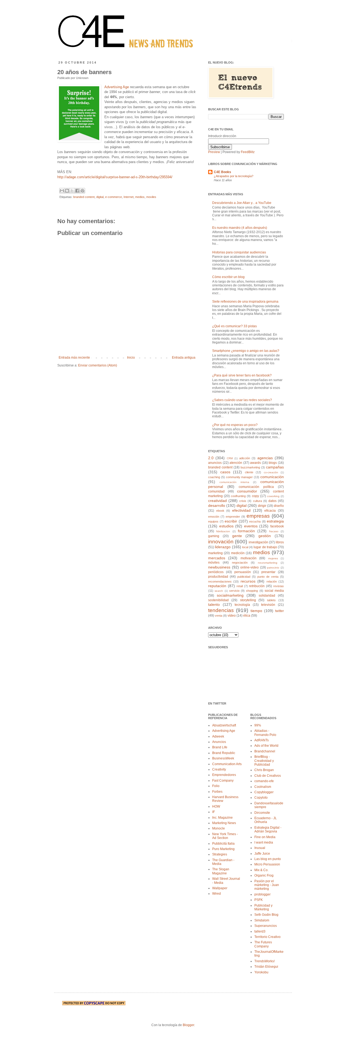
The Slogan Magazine (220, 871)
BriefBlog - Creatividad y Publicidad (264, 760)
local (245, 547)
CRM (230, 458)
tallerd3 (259, 931)
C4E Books (222, 172)
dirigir (262, 506)
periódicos (216, 572)
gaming (213, 536)
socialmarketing (230, 595)
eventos (251, 526)
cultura (257, 501)
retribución (257, 586)
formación (246, 531)
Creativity (219, 769)
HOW (216, 806)
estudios (226, 526)
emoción (213, 516)
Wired (216, 893)
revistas (278, 586)
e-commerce (113, 197)
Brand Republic (223, 753)
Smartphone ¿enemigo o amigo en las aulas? (245, 351)
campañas (275, 467)
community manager (239, 477)
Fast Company (223, 780)
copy (255, 496)
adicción (244, 458)
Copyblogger (264, 792)
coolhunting (238, 496)
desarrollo (216, 505)
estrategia (275, 521)
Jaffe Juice (262, 853)
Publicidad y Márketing (263, 907)
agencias (265, 458)
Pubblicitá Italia (223, 843)
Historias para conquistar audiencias (239, 252)
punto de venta (267, 576)
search (219, 590)
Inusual (259, 848)
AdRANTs (261, 740)
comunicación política (256, 487)
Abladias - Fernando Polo (265, 732)
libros (280, 542)
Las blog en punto (267, 859)
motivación (249, 558)
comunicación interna (234, 482)
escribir (231, 521)
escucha (255, 521)
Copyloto (261, 797)
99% (257, 725)
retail (240, 586)
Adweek (218, 736)
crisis (242, 501)
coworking (273, 496)
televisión (268, 605)
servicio (234, 590)
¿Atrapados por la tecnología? (233, 176)
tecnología (242, 605)
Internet (129, 197)
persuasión (242, 572)
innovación (221, 541)
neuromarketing (267, 562)
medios (140, 197)
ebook (220, 510)
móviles (213, 562)
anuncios (215, 463)
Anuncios (219, 742)
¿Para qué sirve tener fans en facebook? (242, 375)
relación (272, 581)
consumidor (247, 491)
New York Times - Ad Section (225, 836)
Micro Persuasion (267, 864)
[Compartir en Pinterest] (82, 190)
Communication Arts (227, 764)
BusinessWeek (223, 758)
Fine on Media (264, 837)
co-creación (271, 472)
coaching (214, 477)
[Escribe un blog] (67, 190)
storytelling (248, 600)
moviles (151, 197)
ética (246, 615)
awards (255, 463)
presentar (268, 572)
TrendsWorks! (264, 961)
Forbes (217, 792)
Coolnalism (262, 787)
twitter (279, 611)
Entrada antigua (183, 357)
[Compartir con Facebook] (77, 190)
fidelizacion (223, 531)
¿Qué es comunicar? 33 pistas (234, 326)
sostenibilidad (218, 600)
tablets (271, 600)
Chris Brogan (264, 770)
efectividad (241, 510)
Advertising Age (116, 87)
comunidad (216, 491)
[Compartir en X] (72, 190)
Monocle (218, 828)
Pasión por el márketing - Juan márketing (266, 885)
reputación (217, 586)
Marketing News (224, 823)
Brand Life (219, 747)
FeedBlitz (248, 152)
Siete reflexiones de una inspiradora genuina (245, 301)
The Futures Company (263, 944)
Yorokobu (261, 972)
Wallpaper (219, 888)
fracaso (273, 531)
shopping (252, 590)
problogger (262, 894)
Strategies (219, 854)
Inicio (131, 357)
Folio (215, 786)
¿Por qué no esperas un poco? (235, 425)
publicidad (243, 576)
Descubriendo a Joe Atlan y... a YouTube (241, 203)
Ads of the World (266, 746)
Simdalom (261, 920)
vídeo (232, 615)
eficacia (270, 511)
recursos (248, 581)
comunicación (272, 477)
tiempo (256, 611)
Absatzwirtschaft (224, 725)
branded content (84, 197)
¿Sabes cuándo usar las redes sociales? (242, 400)
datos (272, 501)
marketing (215, 553)
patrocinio (273, 567)
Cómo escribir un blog (228, 277)
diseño (279, 506)
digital (100, 197)
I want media (263, 842)
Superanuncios (265, 926)
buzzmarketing (250, 467)
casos (225, 472)
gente (237, 536)
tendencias (221, 610)
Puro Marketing (223, 849)
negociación (240, 562)
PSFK (258, 900)
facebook (277, 526)
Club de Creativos (267, 776)
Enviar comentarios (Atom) (97, 365)
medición (238, 553)
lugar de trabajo (265, 547)
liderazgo (223, 547)
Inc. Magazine (222, 817)
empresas (258, 516)
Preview (214, 152)
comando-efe (264, 781)
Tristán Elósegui (266, 966)
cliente (249, 472)
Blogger (188, 1025)
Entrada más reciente (74, 357)
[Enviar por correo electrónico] (62, 190)
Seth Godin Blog (266, 915)
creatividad (217, 500)
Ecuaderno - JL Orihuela (265, 820)
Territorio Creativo (267, 937)
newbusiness (219, 567)
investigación (258, 542)
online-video (249, 567)
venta (218, 615)
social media (274, 591)
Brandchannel (264, 751)
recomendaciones (220, 581)
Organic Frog (264, 875)
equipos (213, 521)
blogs (273, 463)
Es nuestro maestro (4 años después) (239, 228)
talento (214, 604)
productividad (218, 576)
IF (213, 812)
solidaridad (267, 595)
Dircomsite (262, 813)
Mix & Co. (261, 870)
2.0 (211, 458)
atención (235, 463)
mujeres (273, 558)
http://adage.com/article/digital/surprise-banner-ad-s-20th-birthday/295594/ (114, 177)
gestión (264, 536)
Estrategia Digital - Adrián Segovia (267, 829)
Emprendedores (224, 775)
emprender (233, 516)
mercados (216, 558)
